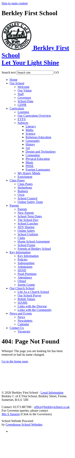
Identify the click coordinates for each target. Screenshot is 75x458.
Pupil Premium (27, 274)
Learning (23, 112)
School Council (27, 198)
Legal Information (52, 392)
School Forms (26, 245)
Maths (29, 130)
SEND (22, 270)
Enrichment (25, 176)
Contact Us (17, 328)
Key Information (20, 252)
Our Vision (25, 90)
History (30, 144)
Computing (33, 155)
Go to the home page (15, 361)
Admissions (25, 266)
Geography (33, 140)
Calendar (23, 324)
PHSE (30, 166)
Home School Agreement (34, 241)
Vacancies (24, 331)
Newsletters (25, 320)
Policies (22, 259)
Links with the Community (35, 310)
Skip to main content (15, 3)
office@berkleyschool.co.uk (52, 407)
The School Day (28, 220)
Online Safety (26, 230)
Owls (21, 194)
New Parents (26, 212)
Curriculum (17, 108)
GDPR (22, 105)
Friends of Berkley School (34, 248)
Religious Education (38, 137)
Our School (17, 83)
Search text (9, 72)
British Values (26, 299)
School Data (25, 101)
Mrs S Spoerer (11, 414)
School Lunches (28, 223)
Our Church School (22, 288)
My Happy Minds (29, 173)
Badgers (23, 191)
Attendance (25, 277)
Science (30, 133)
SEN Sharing (26, 227)
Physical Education (38, 158)
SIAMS (22, 302)
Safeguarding (26, 263)
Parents (14, 205)
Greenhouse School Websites (24, 424)
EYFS (22, 119)
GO (56, 72)
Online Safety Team (30, 202)
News (21, 317)
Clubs (21, 238)
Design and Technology (41, 151)
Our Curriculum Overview (34, 115)
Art (28, 148)
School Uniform (28, 234)
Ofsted (22, 281)
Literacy (31, 126)
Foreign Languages (38, 169)
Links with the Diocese (32, 306)
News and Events (21, 313)
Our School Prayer (29, 295)
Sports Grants (26, 284)
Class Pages (17, 180)
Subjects (23, 122)
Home (13, 79)
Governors (24, 97)
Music (29, 162)
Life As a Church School (33, 292)
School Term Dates (30, 216)
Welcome (23, 87)
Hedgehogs (25, 187)
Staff (21, 94)
